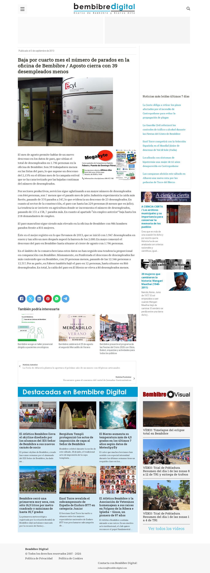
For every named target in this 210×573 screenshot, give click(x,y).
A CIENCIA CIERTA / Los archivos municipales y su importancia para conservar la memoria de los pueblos (152, 217)
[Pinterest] (48, 299)
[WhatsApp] (57, 299)
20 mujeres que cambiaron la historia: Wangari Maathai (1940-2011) (152, 280)
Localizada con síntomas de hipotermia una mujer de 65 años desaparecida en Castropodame (161, 162)
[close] (22, 9)
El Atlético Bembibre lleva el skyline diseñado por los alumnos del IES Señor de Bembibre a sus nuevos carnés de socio (37, 440)
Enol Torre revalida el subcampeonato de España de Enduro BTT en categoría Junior (77, 503)
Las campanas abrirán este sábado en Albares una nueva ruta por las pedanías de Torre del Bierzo (164, 178)
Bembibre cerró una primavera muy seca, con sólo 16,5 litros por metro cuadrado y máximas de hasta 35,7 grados (37, 505)
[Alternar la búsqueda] (188, 9)
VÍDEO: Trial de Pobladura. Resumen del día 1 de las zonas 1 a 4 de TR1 (166, 516)
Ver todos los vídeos (166, 528)
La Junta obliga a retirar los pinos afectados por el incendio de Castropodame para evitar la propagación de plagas (162, 111)
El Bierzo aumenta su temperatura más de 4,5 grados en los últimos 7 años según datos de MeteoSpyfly (115, 440)
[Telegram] (65, 299)
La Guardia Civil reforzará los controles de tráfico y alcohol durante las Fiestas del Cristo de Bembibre (164, 129)
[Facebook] (22, 299)
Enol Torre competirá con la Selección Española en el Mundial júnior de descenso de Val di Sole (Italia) (164, 146)
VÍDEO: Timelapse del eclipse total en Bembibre (163, 431)
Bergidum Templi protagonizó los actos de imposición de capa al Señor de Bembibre (76, 439)
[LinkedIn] (39, 299)
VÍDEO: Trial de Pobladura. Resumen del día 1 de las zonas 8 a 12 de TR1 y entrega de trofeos (166, 471)
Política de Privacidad (38, 558)
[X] (30, 299)
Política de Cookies (71, 558)
